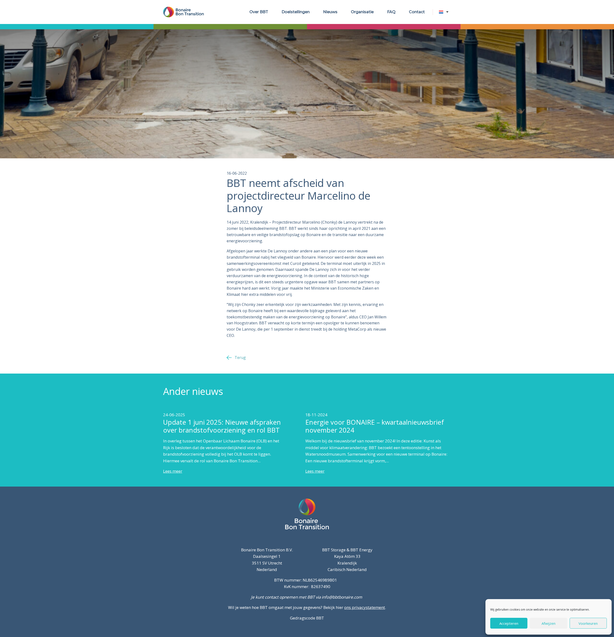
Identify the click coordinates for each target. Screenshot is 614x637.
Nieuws (330, 12)
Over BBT (258, 12)
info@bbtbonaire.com (342, 597)
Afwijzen (548, 623)
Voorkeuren (588, 623)
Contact (417, 12)
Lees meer (172, 471)
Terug (240, 357)
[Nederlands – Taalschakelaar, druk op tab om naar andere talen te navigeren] (445, 12)
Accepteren (508, 623)
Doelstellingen (296, 12)
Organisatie (362, 12)
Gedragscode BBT (307, 618)
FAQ (391, 12)
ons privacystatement (364, 607)
